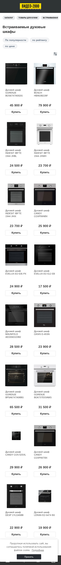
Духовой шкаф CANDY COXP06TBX (41, 455)
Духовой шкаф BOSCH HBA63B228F (41, 93)
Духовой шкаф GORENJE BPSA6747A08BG (14, 394)
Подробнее (38, 550)
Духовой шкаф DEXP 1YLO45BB (14, 513)
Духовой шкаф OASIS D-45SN (42, 332)
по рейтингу (39, 40)
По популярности (15, 40)
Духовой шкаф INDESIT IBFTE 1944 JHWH (42, 153)
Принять (28, 557)
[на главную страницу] (30, 6)
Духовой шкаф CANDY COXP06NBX (41, 213)
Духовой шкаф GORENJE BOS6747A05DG (14, 93)
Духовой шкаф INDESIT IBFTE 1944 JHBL (13, 153)
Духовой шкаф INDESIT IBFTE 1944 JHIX (13, 213)
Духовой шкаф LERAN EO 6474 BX (44, 513)
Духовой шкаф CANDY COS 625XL (15, 453)
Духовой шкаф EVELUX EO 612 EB (44, 272)
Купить (16, 112)
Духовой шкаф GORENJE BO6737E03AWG (43, 394)
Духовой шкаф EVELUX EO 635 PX (15, 272)
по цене (10, 46)
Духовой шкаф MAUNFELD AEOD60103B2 (13, 334)
